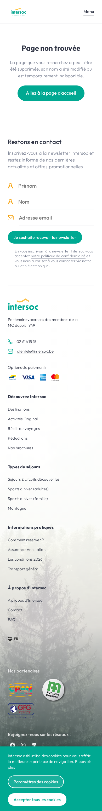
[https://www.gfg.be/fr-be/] (21, 710)
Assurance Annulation (27, 549)
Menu (88, 11)
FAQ (12, 619)
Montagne (17, 508)
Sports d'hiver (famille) (28, 498)
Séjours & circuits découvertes (33, 479)
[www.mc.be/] (54, 690)
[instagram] (23, 745)
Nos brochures (20, 447)
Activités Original (23, 418)
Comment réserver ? (26, 539)
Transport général (23, 568)
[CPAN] (21, 690)
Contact (15, 609)
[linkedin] (34, 745)
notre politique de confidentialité (58, 256)
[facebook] (12, 745)
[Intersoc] (18, 11)
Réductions (17, 438)
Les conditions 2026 (25, 559)
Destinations (19, 409)
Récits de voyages (24, 428)
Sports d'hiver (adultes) (28, 488)
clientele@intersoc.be (35, 351)
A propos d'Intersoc (25, 600)
